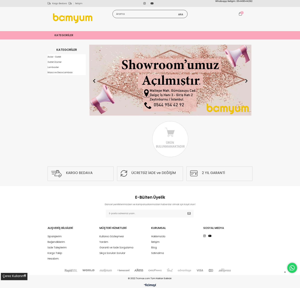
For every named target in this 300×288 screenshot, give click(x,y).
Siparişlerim (55, 236)
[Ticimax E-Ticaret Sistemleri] (150, 285)
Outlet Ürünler (54, 61)
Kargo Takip (55, 253)
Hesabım (53, 258)
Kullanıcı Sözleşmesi (111, 236)
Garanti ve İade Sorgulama (116, 247)
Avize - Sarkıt (54, 56)
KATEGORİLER (64, 35)
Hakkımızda (158, 236)
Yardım (103, 242)
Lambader (53, 67)
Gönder (189, 213)
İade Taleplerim (57, 247)
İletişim (78, 3)
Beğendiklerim (56, 242)
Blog (154, 247)
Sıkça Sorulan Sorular (112, 253)
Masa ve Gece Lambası (60, 72)
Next (246, 80)
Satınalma (157, 253)
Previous (94, 80)
